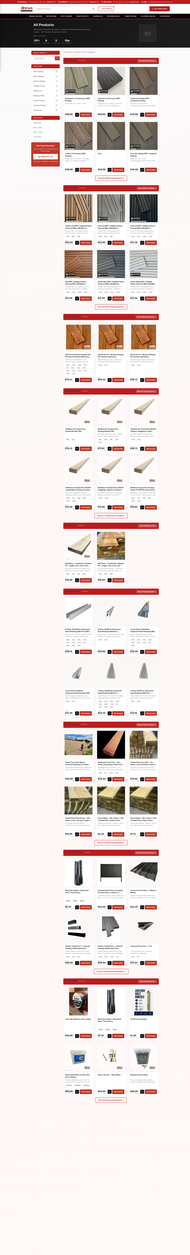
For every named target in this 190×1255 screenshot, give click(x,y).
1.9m (67, 236)
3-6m (78, 498)
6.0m (100, 442)
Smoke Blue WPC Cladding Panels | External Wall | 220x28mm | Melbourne (111, 284)
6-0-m (139, 439)
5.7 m (73, 373)
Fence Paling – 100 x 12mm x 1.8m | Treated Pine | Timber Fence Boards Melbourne (143, 820)
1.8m (100, 574)
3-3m (67, 645)
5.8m (78, 236)
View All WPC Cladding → (147, 188)
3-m (73, 498)
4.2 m (67, 370)
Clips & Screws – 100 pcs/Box (109, 1075)
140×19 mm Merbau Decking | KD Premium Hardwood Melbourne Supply (78, 357)
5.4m (116, 439)
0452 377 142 (134, 2)
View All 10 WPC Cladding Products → (111, 307)
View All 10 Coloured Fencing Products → (111, 971)
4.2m (73, 439)
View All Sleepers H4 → (148, 526)
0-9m (67, 639)
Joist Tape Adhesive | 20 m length (78, 1019)
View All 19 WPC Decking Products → (111, 178)
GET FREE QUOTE (160, 9)
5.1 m (85, 370)
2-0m (67, 956)
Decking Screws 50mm (139, 1075)
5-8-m (150, 236)
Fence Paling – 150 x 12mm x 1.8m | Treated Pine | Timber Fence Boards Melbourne (111, 820)
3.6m (67, 439)
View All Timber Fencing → (146, 725)
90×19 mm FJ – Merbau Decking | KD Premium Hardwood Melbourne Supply (143, 357)
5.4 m (67, 373)
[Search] (93, 9)
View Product (85, 115)
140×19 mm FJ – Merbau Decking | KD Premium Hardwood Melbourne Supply (111, 357)
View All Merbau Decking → (146, 317)
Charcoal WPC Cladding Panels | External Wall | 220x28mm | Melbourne (110, 228)
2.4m (67, 574)
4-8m (84, 498)
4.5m (111, 439)
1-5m (79, 639)
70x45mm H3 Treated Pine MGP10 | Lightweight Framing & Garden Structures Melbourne (78, 490)
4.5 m (73, 370)
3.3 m (72, 368)
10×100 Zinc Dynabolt (138, 1019)
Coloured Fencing (148, 16)
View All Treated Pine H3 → (146, 391)
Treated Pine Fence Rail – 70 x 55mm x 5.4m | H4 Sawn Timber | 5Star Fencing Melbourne (142, 764)
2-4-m (68, 498)
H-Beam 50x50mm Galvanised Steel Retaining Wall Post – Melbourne (109, 631)
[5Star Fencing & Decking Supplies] (26, 8)
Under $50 (37, 123)
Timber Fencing (130, 16)
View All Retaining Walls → (147, 591)
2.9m (73, 236)
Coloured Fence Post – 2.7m (141, 946)
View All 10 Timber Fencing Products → (111, 843)
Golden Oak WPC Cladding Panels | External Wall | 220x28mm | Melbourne (78, 228)
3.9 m (84, 368)
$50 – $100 (37, 127)
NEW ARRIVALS (107, 9)
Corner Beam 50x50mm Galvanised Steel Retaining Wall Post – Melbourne (77, 693)
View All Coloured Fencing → (146, 853)
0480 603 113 (94, 2)
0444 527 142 (50, 2)
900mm (82, 901)
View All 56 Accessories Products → (111, 1100)
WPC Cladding (66, 16)
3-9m (79, 645)
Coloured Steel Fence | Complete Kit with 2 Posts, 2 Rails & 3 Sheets (110, 892)
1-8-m (84, 639)
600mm (75, 901)
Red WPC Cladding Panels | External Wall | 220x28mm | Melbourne (75, 284)
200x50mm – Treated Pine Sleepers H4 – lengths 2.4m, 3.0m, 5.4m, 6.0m (78, 565)
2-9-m (144, 236)
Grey (99, 153)
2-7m (79, 642)
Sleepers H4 (98, 16)
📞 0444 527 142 (45, 156)
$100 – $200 (38, 132)
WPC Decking (51, 16)
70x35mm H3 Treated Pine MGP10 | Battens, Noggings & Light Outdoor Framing (143, 431)
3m (84, 642)
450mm (68, 901)
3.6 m (78, 368)
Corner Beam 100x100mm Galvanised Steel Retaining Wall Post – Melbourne (142, 631)
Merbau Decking (35, 16)
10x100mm (78, 1085)
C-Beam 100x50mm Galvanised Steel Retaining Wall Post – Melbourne (109, 693)
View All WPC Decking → (147, 61)
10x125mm (86, 1085)
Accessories (165, 16)
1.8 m (67, 365)
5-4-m (133, 439)
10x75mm (69, 1085)
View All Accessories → (147, 981)
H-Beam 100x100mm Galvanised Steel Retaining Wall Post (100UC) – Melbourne (78, 631)
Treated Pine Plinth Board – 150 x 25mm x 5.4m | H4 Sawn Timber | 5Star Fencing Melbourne (78, 820)
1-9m (132, 236)
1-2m (73, 639)
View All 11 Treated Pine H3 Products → (111, 516)
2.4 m (79, 365)
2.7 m (85, 365)
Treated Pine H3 (82, 16)
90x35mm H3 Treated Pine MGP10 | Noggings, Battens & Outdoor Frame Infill (111, 490)
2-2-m (138, 236)
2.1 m (73, 365)
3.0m (73, 574)
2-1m (67, 642)
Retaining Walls (113, 16)
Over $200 (37, 137)
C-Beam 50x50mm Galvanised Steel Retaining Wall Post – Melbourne (141, 693)
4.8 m (79, 370)
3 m (67, 368)
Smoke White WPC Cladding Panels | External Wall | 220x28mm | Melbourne (143, 284)
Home (35, 36)
